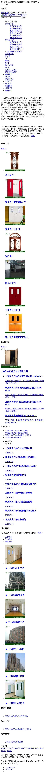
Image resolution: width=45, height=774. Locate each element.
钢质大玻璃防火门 (17, 49)
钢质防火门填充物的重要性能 (16, 433)
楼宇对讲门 (9, 65)
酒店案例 (8, 539)
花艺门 (7, 58)
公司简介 (8, 77)
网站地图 (4, 13)
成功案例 (8, 86)
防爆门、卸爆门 (11, 70)
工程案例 (8, 537)
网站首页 (8, 74)
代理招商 (8, 88)
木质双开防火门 (16, 26)
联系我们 (8, 90)
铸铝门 (7, 61)
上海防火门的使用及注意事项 (16, 430)
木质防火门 (9, 24)
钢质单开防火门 (16, 45)
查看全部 (8, 541)
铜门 (7, 63)
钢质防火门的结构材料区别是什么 (18, 435)
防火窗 (7, 56)
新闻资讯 (8, 81)
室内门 (7, 67)
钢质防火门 (9, 40)
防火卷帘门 (9, 54)
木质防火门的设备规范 (14, 437)
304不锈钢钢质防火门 (13, 51)
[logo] (14, 15)
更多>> (3, 149)
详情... (33, 136)
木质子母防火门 (16, 31)
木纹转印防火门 (16, 38)
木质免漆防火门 (16, 33)
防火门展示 (9, 79)
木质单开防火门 (16, 28)
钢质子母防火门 (16, 47)
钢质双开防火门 (16, 42)
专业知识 (8, 83)
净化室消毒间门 (11, 72)
